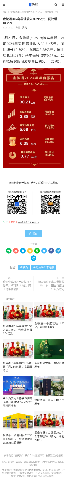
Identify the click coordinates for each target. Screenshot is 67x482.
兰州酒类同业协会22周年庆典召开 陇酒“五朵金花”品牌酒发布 (18, 402)
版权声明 (39, 455)
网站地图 (33, 465)
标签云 (59, 455)
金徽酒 (24, 267)
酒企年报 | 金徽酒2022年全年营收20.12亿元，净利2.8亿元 (49, 436)
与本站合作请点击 (28, 222)
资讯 (5, 12)
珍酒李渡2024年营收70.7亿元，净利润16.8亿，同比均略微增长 (17, 285)
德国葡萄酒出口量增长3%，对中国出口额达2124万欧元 (51, 285)
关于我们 (8, 455)
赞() (35, 233)
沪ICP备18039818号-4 (52, 462)
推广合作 (29, 455)
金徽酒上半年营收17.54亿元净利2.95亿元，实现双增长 (18, 367)
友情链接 (50, 455)
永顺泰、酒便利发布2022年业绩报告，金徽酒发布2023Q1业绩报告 (18, 439)
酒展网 (33, 5)
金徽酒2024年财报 (43, 267)
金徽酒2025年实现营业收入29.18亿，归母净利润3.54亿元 (18, 330)
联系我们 (19, 455)
